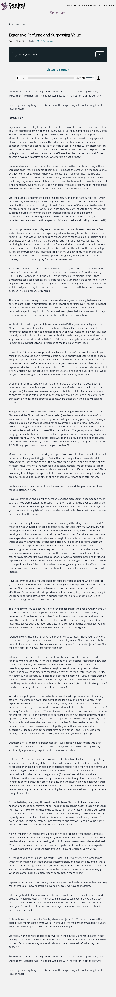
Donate (111, 5)
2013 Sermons (45, 41)
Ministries (87, 5)
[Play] (18, 77)
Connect (77, 5)
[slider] (51, 78)
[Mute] (83, 77)
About (69, 5)
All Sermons (18, 24)
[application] (55, 78)
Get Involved (100, 5)
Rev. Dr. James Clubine (27, 54)
